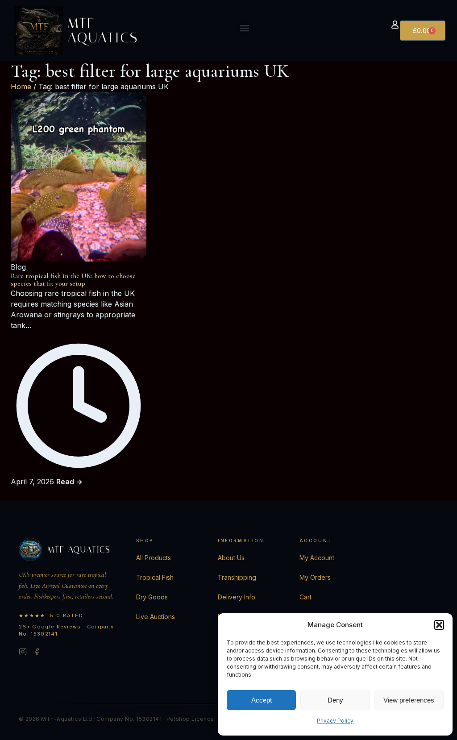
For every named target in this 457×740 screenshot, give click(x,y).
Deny (335, 700)
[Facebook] (37, 653)
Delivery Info (236, 597)
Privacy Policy (335, 720)
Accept (261, 700)
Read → (69, 481)
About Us (231, 557)
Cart (305, 597)
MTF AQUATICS (102, 30)
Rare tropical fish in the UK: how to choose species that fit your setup (73, 279)
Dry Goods (152, 597)
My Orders (315, 577)
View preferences (408, 700)
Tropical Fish (155, 577)
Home (21, 86)
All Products (153, 557)
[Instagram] (23, 653)
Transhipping (237, 577)
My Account (316, 557)
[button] (439, 624)
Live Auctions (155, 616)
